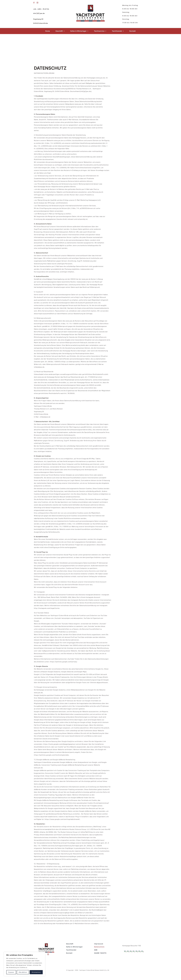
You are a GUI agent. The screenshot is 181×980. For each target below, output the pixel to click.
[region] (24, 964)
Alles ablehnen (23, 972)
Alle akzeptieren (36, 972)
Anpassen (11, 972)
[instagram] (37, 2)
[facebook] (34, 2)
